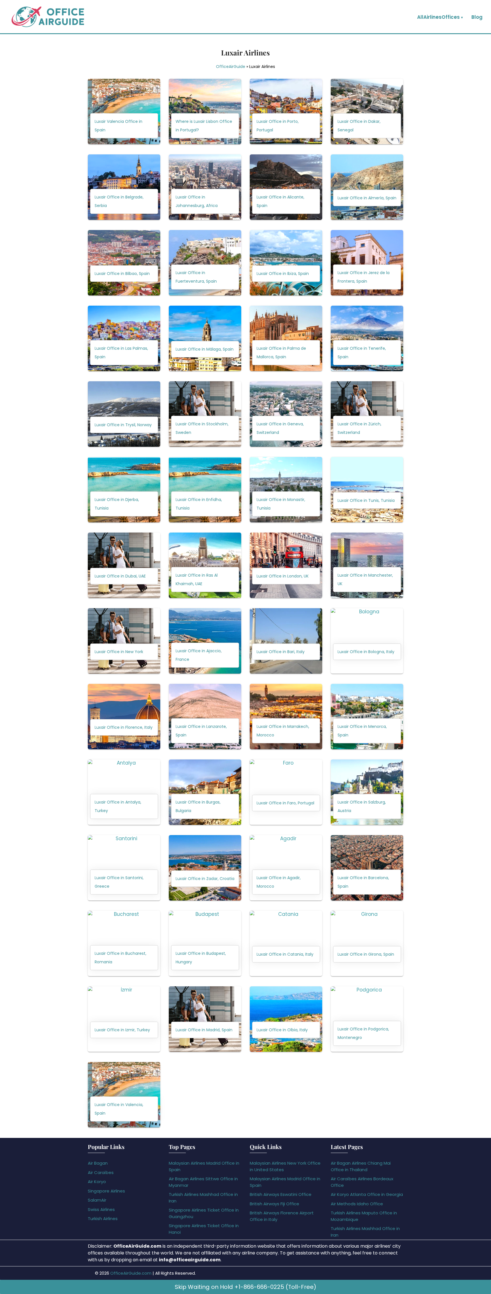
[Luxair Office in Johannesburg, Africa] (205, 187)
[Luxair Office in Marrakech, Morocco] (286, 716)
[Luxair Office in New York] (124, 641)
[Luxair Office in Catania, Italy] (286, 943)
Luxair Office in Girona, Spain (366, 954)
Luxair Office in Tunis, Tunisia (366, 501)
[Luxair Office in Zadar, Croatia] (205, 867)
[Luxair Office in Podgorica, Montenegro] (367, 1019)
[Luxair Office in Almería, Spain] (367, 187)
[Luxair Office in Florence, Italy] (124, 716)
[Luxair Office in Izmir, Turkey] (124, 1019)
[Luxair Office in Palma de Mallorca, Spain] (286, 338)
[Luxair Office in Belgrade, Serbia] (124, 187)
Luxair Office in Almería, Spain (367, 198)
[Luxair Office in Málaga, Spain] (205, 338)
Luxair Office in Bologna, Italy (366, 652)
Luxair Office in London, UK (283, 576)
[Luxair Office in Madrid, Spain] (205, 1019)
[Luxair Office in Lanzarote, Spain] (205, 716)
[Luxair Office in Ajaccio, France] (205, 641)
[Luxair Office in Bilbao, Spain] (124, 262)
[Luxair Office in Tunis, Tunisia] (367, 489)
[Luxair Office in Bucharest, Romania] (124, 943)
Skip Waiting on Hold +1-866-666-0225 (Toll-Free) (245, 1287)
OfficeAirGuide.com (130, 1273)
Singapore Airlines (106, 1191)
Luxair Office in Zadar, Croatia (205, 879)
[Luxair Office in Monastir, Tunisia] (286, 489)
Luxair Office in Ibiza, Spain (283, 274)
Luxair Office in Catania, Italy (285, 954)
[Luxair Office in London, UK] (286, 565)
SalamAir (97, 1200)
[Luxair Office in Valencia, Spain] (124, 1094)
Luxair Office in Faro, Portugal (285, 803)
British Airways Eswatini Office (280, 1194)
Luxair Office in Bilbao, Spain (122, 274)
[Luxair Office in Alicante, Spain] (286, 187)
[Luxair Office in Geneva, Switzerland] (286, 414)
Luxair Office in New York (119, 652)
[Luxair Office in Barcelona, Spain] (367, 867)
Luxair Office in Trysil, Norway (123, 425)
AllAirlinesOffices (438, 17)
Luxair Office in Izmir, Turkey (122, 1030)
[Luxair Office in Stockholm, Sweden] (205, 414)
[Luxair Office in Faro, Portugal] (286, 792)
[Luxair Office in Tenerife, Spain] (367, 338)
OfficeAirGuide (230, 66)
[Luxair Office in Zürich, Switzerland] (367, 414)
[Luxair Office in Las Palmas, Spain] (124, 338)
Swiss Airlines (101, 1209)
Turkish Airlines (103, 1218)
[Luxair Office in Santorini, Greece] (124, 867)
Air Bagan (98, 1163)
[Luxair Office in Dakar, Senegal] (367, 111)
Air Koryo (97, 1182)
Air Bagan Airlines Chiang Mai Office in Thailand (361, 1166)
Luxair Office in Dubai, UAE (120, 576)
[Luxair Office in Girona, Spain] (367, 943)
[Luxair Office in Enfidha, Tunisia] (205, 489)
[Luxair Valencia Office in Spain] (124, 111)
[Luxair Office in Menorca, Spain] (367, 716)
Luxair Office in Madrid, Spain (204, 1030)
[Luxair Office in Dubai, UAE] (124, 565)
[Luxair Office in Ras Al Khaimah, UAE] (205, 565)
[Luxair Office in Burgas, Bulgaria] (205, 792)
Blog (476, 17)
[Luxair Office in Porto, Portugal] (286, 111)
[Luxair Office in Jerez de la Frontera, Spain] (367, 262)
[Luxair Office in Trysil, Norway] (124, 414)
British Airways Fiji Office (274, 1204)
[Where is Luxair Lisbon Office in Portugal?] (205, 111)
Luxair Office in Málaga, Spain (205, 349)
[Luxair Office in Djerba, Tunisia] (124, 489)
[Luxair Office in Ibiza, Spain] (286, 262)
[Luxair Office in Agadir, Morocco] (286, 867)
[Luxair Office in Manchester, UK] (367, 565)
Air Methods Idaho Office (357, 1204)
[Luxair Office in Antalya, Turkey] (124, 792)
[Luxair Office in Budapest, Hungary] (205, 943)
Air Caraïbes (101, 1172)
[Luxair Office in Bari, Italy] (286, 641)
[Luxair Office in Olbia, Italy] (286, 1019)
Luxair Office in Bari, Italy (281, 652)
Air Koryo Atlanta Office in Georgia (367, 1194)
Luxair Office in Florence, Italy (124, 727)
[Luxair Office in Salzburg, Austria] (367, 792)
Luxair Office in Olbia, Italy (282, 1030)
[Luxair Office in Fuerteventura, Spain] (205, 262)
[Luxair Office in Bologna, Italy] (367, 641)
